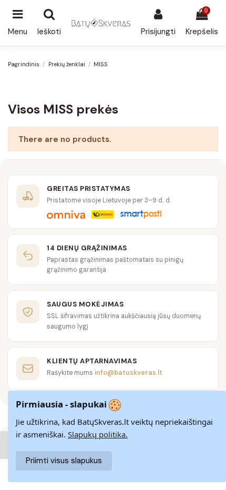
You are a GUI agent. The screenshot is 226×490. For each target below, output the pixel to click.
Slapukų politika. (98, 434)
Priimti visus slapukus (64, 460)
